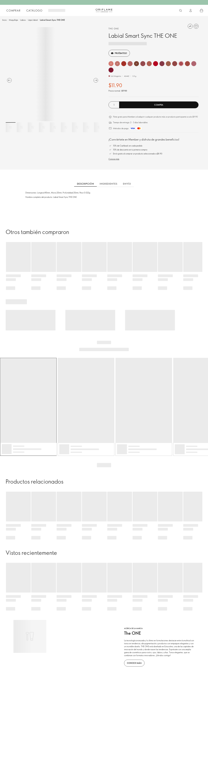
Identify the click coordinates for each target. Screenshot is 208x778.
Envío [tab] (127, 183)
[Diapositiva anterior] (9, 80)
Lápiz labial (33, 20)
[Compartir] (190, 26)
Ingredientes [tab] (108, 183)
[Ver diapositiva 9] (99, 127)
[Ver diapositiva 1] (11, 127)
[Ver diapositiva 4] (44, 127)
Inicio (4, 20)
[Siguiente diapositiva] (96, 80)
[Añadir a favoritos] (196, 26)
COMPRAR (13, 10)
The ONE (114, 28)
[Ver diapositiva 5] (55, 127)
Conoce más (114, 159)
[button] (111, 63)
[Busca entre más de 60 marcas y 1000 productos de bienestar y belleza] (180, 10)
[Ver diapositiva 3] (33, 127)
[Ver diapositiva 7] (77, 127)
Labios (23, 20)
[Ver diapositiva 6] (66, 127)
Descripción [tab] (85, 183)
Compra (158, 104)
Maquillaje (13, 20)
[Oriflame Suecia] (104, 10)
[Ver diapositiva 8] (88, 127)
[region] (52, 74)
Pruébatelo (121, 53)
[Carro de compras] (201, 10)
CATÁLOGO (34, 10)
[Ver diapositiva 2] (22, 127)
